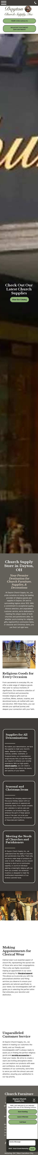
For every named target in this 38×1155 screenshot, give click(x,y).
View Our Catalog (19, 21)
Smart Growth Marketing (20, 1148)
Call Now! (22, 1122)
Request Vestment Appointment (19, 28)
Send (32, 1149)
